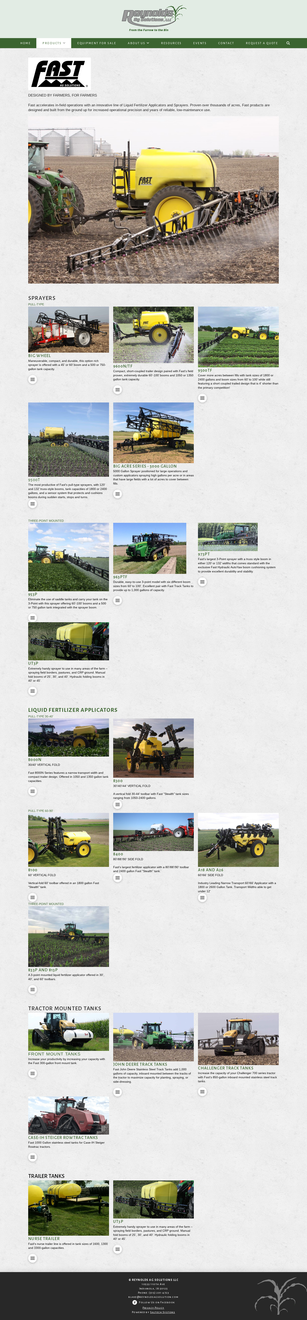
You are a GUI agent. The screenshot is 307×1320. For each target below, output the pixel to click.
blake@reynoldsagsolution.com (153, 1296)
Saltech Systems (162, 1312)
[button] (288, 43)
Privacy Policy (153, 1307)
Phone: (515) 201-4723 (153, 1292)
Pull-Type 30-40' (40, 716)
